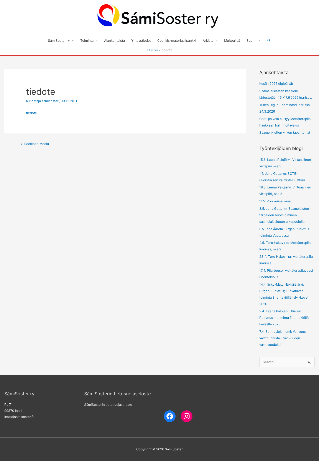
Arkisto (208, 40)
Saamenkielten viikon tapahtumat (284, 132)
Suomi (251, 40)
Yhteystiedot (141, 40)
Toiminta (87, 40)
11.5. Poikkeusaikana (275, 201)
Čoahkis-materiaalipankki (176, 40)
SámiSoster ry (59, 40)
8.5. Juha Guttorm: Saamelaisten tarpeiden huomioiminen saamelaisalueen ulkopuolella (284, 215)
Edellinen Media (34, 144)
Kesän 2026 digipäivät (276, 84)
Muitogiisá (232, 40)
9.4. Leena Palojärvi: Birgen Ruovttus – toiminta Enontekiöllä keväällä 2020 (284, 317)
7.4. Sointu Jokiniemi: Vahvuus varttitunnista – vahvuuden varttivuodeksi (282, 338)
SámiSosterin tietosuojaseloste (108, 405)
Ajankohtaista (114, 40)
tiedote (31, 113)
